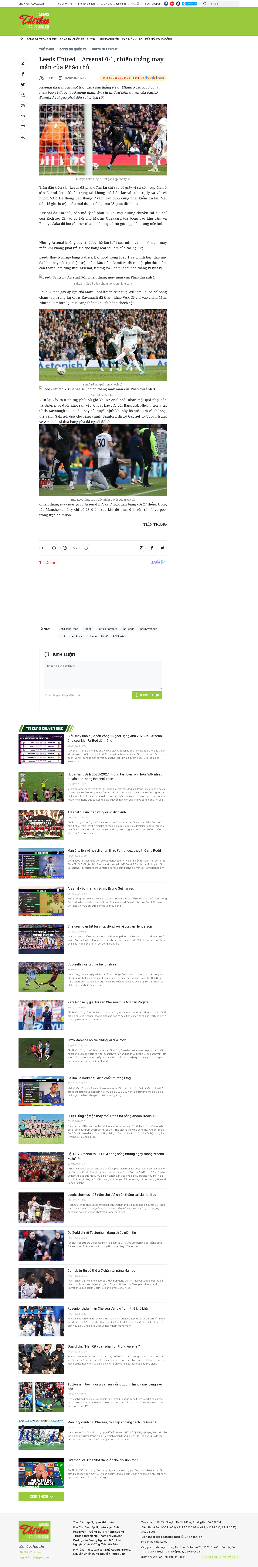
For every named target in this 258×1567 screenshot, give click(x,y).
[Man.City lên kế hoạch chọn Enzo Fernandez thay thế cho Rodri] (41, 863)
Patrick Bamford (107, 629)
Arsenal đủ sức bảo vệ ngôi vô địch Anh (97, 812)
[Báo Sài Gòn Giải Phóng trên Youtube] (172, 3)
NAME (104, 636)
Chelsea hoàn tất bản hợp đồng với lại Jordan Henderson (110, 926)
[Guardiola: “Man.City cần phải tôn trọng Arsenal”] (41, 1359)
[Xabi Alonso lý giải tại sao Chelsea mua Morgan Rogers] (41, 1015)
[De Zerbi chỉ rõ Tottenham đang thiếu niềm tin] (41, 1245)
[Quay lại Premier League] (23, 137)
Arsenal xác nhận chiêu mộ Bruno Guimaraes (101, 888)
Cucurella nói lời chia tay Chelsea (92, 964)
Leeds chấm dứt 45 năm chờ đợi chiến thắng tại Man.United (112, 1195)
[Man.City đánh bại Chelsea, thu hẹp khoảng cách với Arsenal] (41, 1435)
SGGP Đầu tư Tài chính (113, 3)
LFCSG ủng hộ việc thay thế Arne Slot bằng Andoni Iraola (110, 1116)
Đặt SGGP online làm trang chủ (221, 1557)
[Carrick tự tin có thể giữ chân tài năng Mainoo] (41, 1283)
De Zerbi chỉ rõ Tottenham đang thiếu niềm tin (102, 1233)
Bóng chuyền (109, 39)
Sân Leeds (128, 629)
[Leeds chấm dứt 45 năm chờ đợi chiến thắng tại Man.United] (41, 1207)
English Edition (86, 3)
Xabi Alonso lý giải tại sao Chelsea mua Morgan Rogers (108, 1002)
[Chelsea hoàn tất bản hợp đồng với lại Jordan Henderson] (41, 939)
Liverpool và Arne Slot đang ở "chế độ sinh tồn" (103, 1460)
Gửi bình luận (149, 695)
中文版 (135, 3)
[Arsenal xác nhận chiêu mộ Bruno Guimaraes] (41, 901)
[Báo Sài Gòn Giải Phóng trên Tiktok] (178, 3)
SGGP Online (65, 3)
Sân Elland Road (68, 629)
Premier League (105, 49)
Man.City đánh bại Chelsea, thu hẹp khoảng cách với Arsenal (112, 1422)
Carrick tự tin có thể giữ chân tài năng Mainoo (101, 1270)
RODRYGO (119, 636)
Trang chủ (21, 39)
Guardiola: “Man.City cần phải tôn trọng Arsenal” (104, 1346)
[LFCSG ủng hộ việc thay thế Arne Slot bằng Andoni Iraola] (41, 1129)
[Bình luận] (23, 126)
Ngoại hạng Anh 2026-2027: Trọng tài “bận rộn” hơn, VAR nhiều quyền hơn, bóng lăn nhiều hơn (115, 776)
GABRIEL (88, 629)
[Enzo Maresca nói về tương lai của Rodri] (41, 1053)
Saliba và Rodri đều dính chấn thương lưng (99, 1078)
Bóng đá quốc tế (72, 39)
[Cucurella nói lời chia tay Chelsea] (41, 977)
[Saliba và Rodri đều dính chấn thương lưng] (41, 1091)
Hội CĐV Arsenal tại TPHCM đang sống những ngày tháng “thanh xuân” (116, 1156)
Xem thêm (39, 1496)
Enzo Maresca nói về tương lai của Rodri (97, 1040)
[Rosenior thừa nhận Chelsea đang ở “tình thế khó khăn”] (41, 1321)
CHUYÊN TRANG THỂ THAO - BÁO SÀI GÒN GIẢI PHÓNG (35, 21)
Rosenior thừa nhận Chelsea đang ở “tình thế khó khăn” (109, 1308)
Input (62, 636)
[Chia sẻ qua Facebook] (23, 74)
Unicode (92, 636)
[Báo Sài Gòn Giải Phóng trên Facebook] (166, 3)
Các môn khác (132, 39)
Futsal (92, 39)
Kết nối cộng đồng (158, 39)
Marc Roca (76, 636)
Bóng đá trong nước (42, 39)
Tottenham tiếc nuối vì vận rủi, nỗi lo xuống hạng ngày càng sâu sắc (115, 1386)
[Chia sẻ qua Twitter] (23, 84)
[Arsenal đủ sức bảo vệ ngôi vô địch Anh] (41, 825)
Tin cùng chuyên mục (44, 728)
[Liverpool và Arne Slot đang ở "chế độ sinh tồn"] (41, 1473)
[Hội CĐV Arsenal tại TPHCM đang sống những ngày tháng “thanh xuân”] (41, 1167)
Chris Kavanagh (148, 629)
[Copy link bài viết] (23, 116)
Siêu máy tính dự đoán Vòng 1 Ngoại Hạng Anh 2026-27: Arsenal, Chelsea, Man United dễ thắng (115, 738)
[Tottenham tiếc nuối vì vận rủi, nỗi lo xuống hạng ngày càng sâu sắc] (41, 1397)
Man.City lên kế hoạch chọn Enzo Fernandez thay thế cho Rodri (114, 850)
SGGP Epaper (152, 3)
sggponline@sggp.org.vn (34, 1557)
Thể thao (46, 49)
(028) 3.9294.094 (30, 1552)
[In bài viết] (23, 105)
